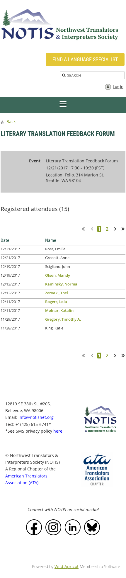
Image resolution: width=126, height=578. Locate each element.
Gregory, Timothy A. (63, 319)
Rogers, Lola (56, 301)
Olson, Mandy (57, 275)
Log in (118, 86)
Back (11, 121)
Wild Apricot (67, 566)
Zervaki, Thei (56, 292)
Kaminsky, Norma (61, 284)
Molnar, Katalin (59, 310)
